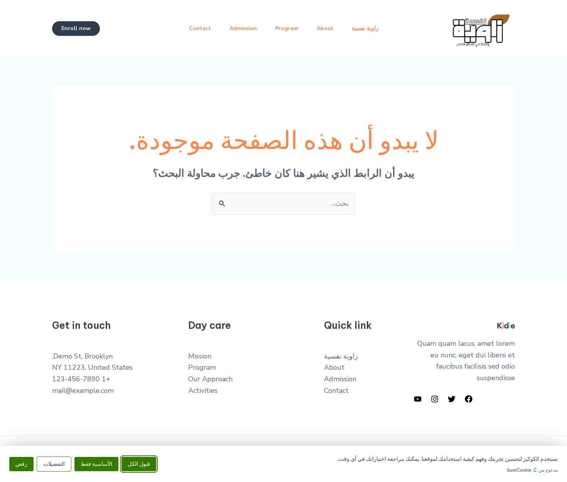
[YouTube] (418, 399)
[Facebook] (468, 399)
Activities (203, 390)
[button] (76, 28)
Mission (199, 356)
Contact (200, 28)
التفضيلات (54, 463)
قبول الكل (139, 463)
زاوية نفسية (365, 28)
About (325, 28)
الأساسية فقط (96, 463)
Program (286, 28)
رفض (21, 463)
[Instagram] (435, 399)
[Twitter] (452, 399)
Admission (243, 28)
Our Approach (210, 379)
